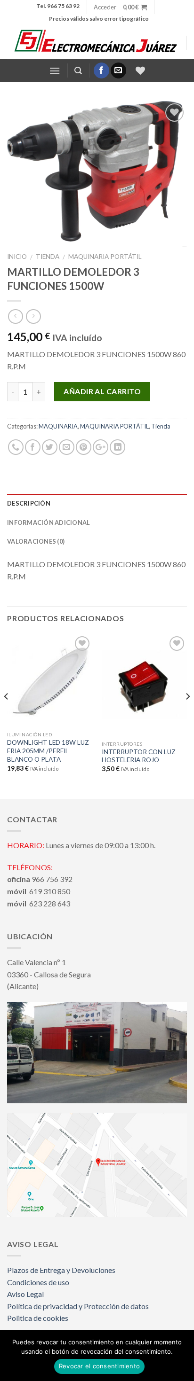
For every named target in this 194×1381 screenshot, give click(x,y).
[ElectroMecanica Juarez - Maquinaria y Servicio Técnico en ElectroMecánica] (96, 42)
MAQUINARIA (58, 426)
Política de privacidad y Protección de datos (78, 1306)
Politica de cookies (37, 1317)
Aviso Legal (25, 1293)
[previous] (6, 715)
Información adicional (48, 522)
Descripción (28, 503)
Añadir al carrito (102, 391)
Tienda (47, 256)
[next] (187, 715)
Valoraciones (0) (36, 541)
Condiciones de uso (38, 1282)
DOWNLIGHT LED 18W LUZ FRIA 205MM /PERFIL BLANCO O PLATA (48, 751)
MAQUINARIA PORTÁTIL (105, 256)
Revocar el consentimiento (99, 1366)
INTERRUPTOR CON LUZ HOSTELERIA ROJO (139, 756)
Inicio (17, 256)
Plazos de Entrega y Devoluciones (61, 1269)
